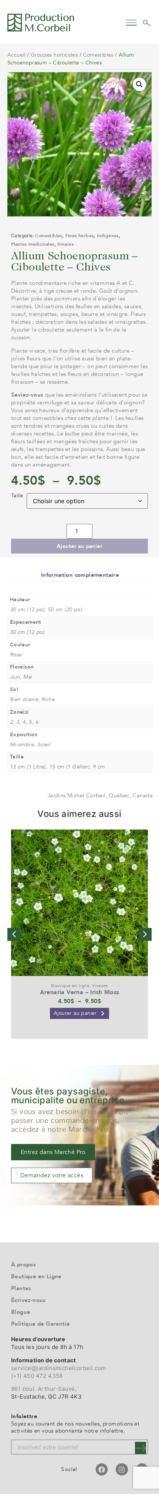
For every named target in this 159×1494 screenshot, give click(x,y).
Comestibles (98, 54)
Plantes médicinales (32, 244)
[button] (131, 21)
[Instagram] (122, 1469)
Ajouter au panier (79, 546)
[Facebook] (102, 1469)
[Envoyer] (140, 1448)
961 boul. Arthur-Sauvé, (44, 1388)
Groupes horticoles (54, 54)
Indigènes (108, 236)
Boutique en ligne (70, 986)
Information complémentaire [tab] (80, 575)
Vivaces (65, 244)
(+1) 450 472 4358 (37, 1375)
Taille (17, 495)
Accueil (16, 54)
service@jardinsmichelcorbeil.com (58, 1368)
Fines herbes (79, 236)
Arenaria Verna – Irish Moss (79, 992)
